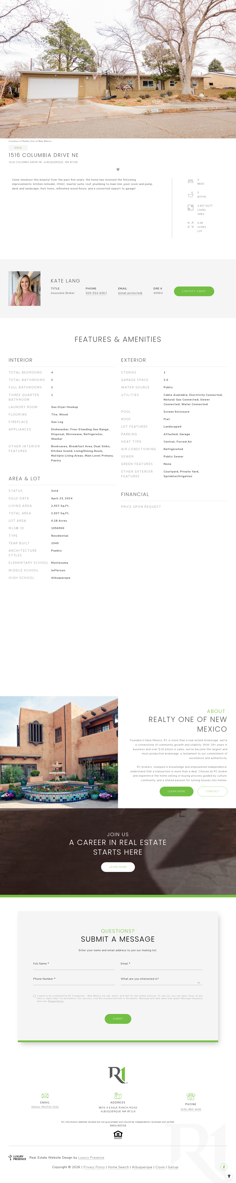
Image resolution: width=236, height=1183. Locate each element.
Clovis (160, 1167)
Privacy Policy (56, 1001)
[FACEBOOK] (223, 1167)
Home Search (118, 1167)
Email (124, 964)
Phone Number (43, 979)
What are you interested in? (140, 979)
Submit (118, 1018)
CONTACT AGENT (194, 291)
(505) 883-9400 (191, 1109)
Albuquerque (142, 1167)
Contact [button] (212, 791)
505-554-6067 (96, 293)
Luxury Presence (91, 1157)
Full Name (40, 964)
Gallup (173, 1167)
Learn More (176, 791)
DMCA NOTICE (118, 1125)
